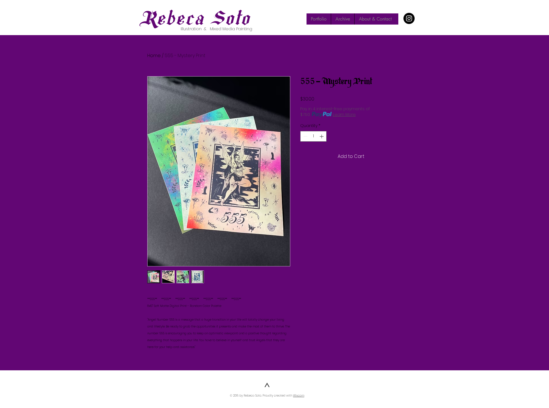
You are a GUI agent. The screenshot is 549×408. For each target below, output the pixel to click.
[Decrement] (304, 136)
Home (154, 55)
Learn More (344, 114)
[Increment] (322, 136)
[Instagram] (409, 18)
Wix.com (298, 395)
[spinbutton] (313, 136)
